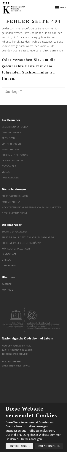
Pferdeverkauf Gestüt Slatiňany (21, 243)
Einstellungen (19, 446)
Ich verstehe (49, 446)
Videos (6, 171)
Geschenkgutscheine (15, 213)
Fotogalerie (9, 166)
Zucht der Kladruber (14, 231)
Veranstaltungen (12, 160)
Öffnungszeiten (11, 132)
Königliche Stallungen (16, 248)
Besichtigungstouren (15, 126)
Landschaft (9, 254)
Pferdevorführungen (15, 196)
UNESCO (6, 259)
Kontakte (7, 289)
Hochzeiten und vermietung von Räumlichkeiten (31, 207)
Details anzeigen (31, 439)
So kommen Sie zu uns (15, 155)
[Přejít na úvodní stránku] (14, 8)
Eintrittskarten (11, 143)
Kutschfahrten (11, 201)
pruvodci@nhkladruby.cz (16, 365)
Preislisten (8, 138)
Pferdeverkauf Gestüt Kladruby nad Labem (28, 237)
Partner (7, 284)
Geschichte (9, 265)
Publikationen (10, 177)
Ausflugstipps (10, 149)
